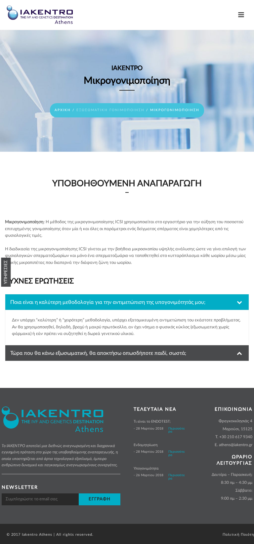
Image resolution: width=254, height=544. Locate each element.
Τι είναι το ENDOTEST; (152, 421)
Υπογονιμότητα (146, 468)
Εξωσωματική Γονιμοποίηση (110, 110)
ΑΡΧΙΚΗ (63, 110)
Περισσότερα (176, 430)
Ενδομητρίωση (145, 445)
